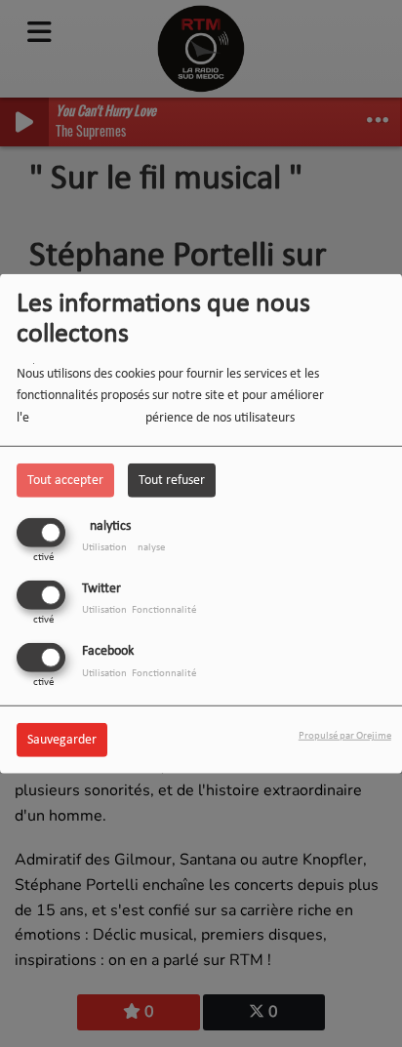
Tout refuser (172, 479)
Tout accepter (65, 479)
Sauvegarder (62, 740)
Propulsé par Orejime (345, 736)
